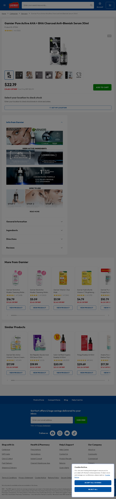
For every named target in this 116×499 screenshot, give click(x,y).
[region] (93, 480)
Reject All (93, 489)
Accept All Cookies (93, 482)
